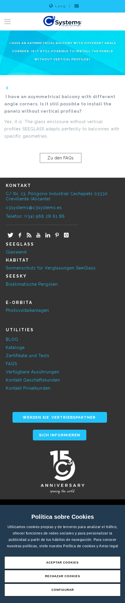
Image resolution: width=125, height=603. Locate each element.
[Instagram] (66, 235)
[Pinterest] (57, 235)
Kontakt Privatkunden (28, 388)
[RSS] (29, 235)
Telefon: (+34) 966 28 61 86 (35, 216)
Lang (60, 6)
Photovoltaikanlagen (27, 310)
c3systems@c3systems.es (34, 207)
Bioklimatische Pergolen (32, 284)
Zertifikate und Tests (27, 355)
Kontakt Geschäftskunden (33, 380)
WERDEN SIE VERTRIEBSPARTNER (60, 417)
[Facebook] (19, 235)
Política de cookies (80, 546)
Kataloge (15, 347)
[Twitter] (10, 235)
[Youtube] (38, 235)
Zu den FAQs (60, 158)
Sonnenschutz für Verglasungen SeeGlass (51, 268)
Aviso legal (108, 546)
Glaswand (16, 252)
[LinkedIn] (47, 235)
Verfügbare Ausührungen (32, 372)
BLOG (12, 339)
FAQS (11, 363)
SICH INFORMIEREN (59, 435)
